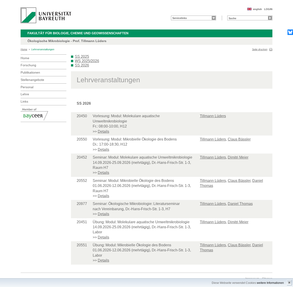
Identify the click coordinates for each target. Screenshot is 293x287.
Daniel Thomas (240, 204)
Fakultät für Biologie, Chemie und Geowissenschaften (77, 33)
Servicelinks (179, 18)
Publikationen (30, 72)
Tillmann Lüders (213, 116)
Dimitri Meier (238, 157)
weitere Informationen (270, 282)
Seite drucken (259, 49)
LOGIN (268, 9)
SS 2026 (82, 65)
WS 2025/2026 (87, 61)
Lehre (25, 94)
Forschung (28, 65)
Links (24, 101)
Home (24, 49)
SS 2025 (82, 56)
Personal (27, 87)
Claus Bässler (239, 139)
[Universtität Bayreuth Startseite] (46, 15)
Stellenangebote (32, 80)
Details (103, 131)
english (257, 9)
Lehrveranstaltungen (42, 49)
